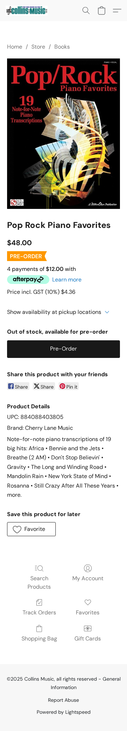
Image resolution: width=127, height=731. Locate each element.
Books (62, 46)
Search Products (39, 582)
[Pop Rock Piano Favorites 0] (63, 133)
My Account (87, 578)
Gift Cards (87, 638)
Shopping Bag (39, 638)
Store (38, 46)
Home (14, 46)
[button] (28, 10)
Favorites (87, 612)
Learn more (66, 279)
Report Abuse (63, 700)
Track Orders (39, 612)
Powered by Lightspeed (64, 712)
